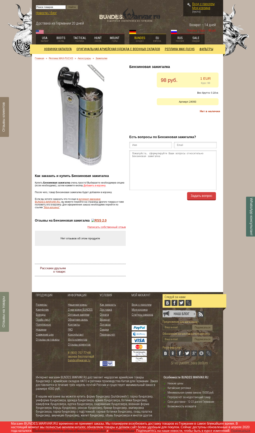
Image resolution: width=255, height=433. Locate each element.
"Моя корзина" (51, 207)
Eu (157, 39)
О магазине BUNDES (80, 309)
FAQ (70, 329)
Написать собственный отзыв (106, 227)
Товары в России (121, 430)
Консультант (76, 334)
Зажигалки (101, 58)
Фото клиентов (77, 339)
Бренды (41, 314)
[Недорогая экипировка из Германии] (129, 21)
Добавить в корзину (94, 185)
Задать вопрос (201, 195)
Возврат (105, 319)
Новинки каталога (58, 49)
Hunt (98, 39)
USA (44, 39)
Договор (105, 324)
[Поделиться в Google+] (107, 270)
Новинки (41, 329)
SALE (196, 39)
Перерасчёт (107, 334)
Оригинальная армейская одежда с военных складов (118, 49)
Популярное (43, 324)
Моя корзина (201, 8)
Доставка (106, 309)
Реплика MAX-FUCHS (180, 49)
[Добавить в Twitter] (100, 270)
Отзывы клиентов (79, 344)
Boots (60, 39)
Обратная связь (78, 319)
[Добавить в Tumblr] (96, 277)
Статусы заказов (142, 314)
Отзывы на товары (48, 339)
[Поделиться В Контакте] (78, 270)
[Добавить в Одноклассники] (86, 270)
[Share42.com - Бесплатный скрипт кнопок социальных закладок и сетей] (104, 277)
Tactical (79, 39)
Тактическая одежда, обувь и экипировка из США (69, 430)
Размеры (41, 304)
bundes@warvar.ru (79, 360)
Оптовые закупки (78, 314)
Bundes (139, 39)
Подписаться (240, 430)
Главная (39, 58)
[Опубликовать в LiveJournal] (122, 270)
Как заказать (108, 304)
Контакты (74, 324)
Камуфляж (42, 309)
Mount (115, 39)
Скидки (104, 329)
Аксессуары (84, 58)
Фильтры (206, 49)
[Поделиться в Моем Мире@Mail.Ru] (114, 270)
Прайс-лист (43, 319)
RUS (180, 39)
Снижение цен (45, 334)
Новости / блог (46, 13)
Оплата (104, 314)
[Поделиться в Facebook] (93, 270)
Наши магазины (77, 304)
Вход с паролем (203, 4)
